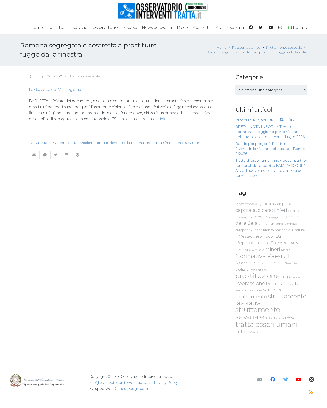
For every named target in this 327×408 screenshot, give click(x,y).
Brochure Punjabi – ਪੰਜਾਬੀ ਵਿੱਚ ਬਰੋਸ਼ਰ (265, 120)
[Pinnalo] (77, 155)
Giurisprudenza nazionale (269, 230)
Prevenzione (258, 269)
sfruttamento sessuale (181, 142)
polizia (242, 269)
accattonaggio (248, 204)
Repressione (250, 283)
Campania (283, 204)
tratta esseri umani (266, 324)
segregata (153, 142)
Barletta (40, 142)
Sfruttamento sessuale (82, 76)
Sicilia (269, 318)
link (162, 118)
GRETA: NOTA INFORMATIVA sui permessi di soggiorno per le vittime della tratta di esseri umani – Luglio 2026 (270, 131)
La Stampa (276, 242)
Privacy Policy (166, 382)
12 (236, 204)
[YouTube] (298, 379)
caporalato (248, 210)
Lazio (293, 243)
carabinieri (274, 210)
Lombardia (244, 249)
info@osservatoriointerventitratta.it (119, 382)
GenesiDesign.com (131, 388)
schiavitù (289, 283)
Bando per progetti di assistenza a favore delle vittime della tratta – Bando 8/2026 (270, 148)
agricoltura (266, 204)
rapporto (297, 277)
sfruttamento (251, 296)
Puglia (125, 142)
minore (259, 250)
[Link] (163, 10)
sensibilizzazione (248, 290)
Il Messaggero (248, 236)
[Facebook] (273, 379)
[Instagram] (311, 379)
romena (137, 142)
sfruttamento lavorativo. (270, 299)
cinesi (257, 216)
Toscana (279, 318)
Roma (272, 283)
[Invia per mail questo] (34, 155)
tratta (289, 318)
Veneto (254, 332)
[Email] (260, 379)
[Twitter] (286, 379)
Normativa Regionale (259, 262)
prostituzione (107, 142)
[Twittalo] (56, 155)
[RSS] (311, 392)
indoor (268, 236)
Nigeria (285, 250)
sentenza (272, 289)
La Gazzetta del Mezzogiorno (55, 89)
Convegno (273, 217)
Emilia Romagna (271, 223)
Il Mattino (298, 230)
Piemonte (290, 263)
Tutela (242, 331)
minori (272, 249)
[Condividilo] (45, 155)
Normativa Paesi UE (263, 255)
